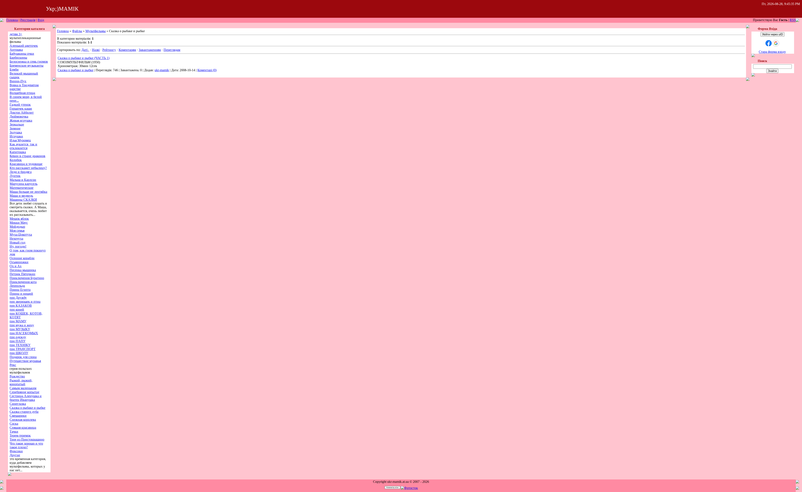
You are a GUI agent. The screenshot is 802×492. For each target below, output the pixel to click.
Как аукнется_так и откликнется (23, 146)
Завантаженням (150, 50)
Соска (14, 423)
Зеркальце (17, 124)
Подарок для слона (23, 357)
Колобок (16, 160)
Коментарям (127, 50)
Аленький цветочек (24, 45)
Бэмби (14, 69)
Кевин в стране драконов (27, 156)
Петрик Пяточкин (22, 274)
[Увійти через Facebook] (768, 43)
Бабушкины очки (22, 53)
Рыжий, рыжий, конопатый (21, 382)
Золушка (16, 132)
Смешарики (18, 415)
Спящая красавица (23, 427)
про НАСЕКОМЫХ (24, 333)
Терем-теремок (20, 435)
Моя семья (17, 230)
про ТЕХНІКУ (20, 345)
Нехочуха (16, 238)
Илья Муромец (20, 140)
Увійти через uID (772, 34)
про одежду (18, 337)
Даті (84, 50)
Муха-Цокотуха (21, 234)
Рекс (13, 365)
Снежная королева (23, 419)
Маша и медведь (21, 195)
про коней (17, 309)
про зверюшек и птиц (25, 301)
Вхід (41, 20)
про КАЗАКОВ (21, 305)
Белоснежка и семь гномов (29, 61)
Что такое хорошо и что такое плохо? (26, 445)
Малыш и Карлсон (23, 180)
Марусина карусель (23, 184)
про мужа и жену (22, 325)
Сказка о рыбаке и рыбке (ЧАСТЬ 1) (83, 58)
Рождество (17, 376)
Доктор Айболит (22, 112)
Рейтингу (109, 50)
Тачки (14, 431)
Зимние (15, 128)
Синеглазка (18, 404)
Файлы (77, 31)
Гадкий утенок (20, 104)
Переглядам (172, 50)
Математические (21, 187)
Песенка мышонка (23, 270)
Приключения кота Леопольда (23, 283)
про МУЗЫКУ (20, 329)
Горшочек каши (21, 108)
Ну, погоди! (18, 246)
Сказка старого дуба (24, 411)
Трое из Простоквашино (27, 439)
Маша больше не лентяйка (28, 191)
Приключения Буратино (27, 278)
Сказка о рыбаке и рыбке (27, 407)
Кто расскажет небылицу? (28, 168)
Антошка (16, 49)
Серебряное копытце (24, 392)
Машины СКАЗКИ (23, 199)
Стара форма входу (772, 51)
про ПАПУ (17, 341)
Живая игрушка (21, 120)
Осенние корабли (22, 258)
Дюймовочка (19, 116)
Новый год (17, 242)
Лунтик (15, 176)
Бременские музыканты (26, 65)
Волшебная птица (22, 93)
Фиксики (16, 451)
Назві (96, 50)
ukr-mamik (162, 70)
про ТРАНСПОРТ (23, 349)
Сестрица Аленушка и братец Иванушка (26, 398)
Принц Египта (20, 289)
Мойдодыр (17, 226)
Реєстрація (27, 20)
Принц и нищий (21, 293)
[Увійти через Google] (776, 43)
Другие (15, 455)
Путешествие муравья (25, 361)
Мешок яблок (19, 218)
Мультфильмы (95, 31)
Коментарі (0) (207, 70)
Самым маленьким (23, 388)
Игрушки (16, 136)
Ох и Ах (16, 266)
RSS (793, 20)
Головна (12, 20)
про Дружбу (18, 297)
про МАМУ (18, 321)
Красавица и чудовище (26, 164)
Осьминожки (19, 262)
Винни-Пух (18, 81)
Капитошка (18, 152)
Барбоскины (18, 57)
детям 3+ (16, 34)
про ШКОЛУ (19, 353)
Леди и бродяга (21, 172)
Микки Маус (19, 222)
